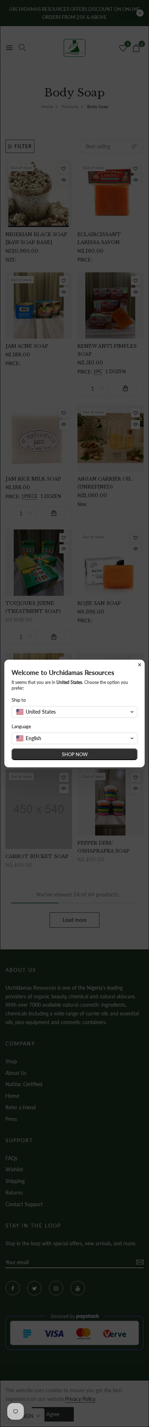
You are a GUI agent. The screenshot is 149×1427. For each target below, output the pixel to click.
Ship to (19, 700)
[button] (74, 712)
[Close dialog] (139, 664)
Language (21, 726)
